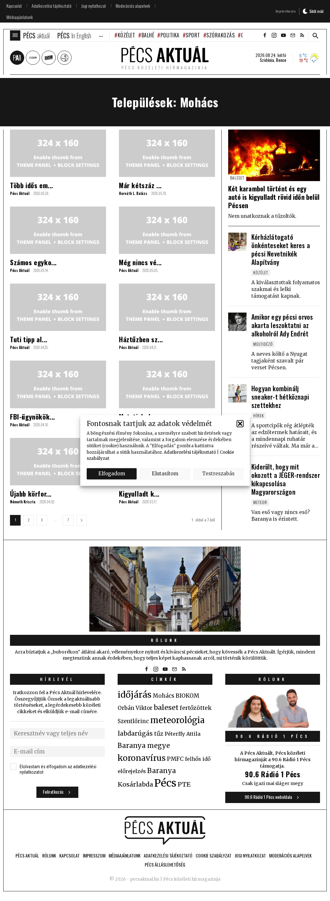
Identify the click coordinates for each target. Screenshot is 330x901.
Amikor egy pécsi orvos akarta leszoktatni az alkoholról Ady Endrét (282, 325)
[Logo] (165, 830)
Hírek (258, 415)
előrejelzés (132, 771)
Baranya (161, 771)
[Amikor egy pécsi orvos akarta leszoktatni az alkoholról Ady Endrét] (237, 322)
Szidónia (267, 60)
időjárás (134, 695)
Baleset (237, 177)
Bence (281, 60)
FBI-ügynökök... (32, 416)
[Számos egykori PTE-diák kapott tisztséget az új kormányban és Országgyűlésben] (58, 230)
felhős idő (197, 759)
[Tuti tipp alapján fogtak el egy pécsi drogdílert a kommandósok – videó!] (58, 307)
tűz (158, 733)
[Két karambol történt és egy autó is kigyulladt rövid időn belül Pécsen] (274, 155)
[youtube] (283, 35)
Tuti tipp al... (28, 339)
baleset (166, 707)
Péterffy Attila (182, 734)
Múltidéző (263, 344)
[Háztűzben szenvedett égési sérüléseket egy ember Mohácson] (167, 307)
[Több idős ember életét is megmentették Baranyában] (58, 153)
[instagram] (273, 35)
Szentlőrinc (133, 721)
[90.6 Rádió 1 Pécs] (272, 725)
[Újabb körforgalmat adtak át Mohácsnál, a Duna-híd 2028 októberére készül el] (58, 461)
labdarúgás (135, 733)
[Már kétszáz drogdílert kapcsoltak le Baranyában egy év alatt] (167, 153)
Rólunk (165, 640)
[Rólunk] (165, 589)
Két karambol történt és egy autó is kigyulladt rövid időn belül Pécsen (273, 197)
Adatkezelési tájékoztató (190, 452)
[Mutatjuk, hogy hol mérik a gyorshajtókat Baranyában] (167, 384)
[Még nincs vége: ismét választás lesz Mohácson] (167, 230)
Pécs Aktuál (19, 193)
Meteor (260, 502)
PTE (184, 784)
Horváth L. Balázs (133, 193)
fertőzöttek (196, 708)
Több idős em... (31, 185)
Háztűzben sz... (141, 339)
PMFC (175, 758)
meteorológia (177, 720)
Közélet (126, 35)
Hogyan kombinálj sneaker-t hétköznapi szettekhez (280, 396)
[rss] (301, 35)
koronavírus (142, 758)
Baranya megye (144, 745)
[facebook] (264, 35)
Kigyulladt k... (139, 494)
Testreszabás (218, 473)
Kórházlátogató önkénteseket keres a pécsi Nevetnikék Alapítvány (280, 249)
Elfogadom (111, 473)
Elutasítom (165, 473)
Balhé (147, 35)
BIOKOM (187, 695)
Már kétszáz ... (140, 185)
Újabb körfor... (31, 494)
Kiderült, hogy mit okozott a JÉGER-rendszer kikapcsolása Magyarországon (285, 479)
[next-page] (81, 520)
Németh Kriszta (22, 501)
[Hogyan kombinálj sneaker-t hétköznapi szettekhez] (237, 393)
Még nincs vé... (140, 262)
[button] (240, 423)
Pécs (165, 783)
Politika (170, 35)
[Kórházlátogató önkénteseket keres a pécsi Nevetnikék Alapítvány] (237, 242)
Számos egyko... (33, 262)
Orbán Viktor (135, 708)
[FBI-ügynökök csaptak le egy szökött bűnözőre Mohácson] (58, 384)
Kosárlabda (135, 784)
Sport (193, 35)
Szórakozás (220, 35)
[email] (292, 35)
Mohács (163, 695)
